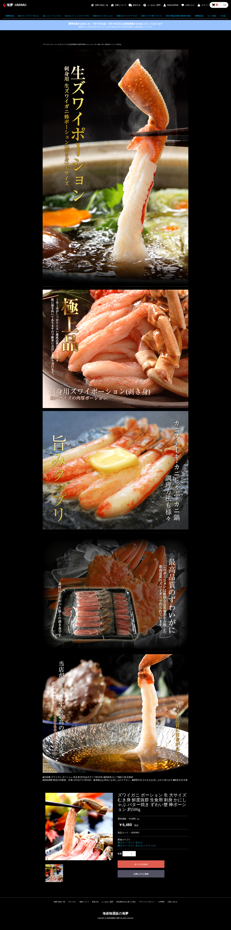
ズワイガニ (151, 845)
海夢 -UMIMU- (17, 5)
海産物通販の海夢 (115, 913)
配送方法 (95, 902)
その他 (222, 16)
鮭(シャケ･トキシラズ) (52, 16)
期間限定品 (10, 16)
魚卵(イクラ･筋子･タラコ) (151, 16)
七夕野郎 (161, 902)
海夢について (84, 902)
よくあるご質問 (107, 902)
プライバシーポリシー (147, 902)
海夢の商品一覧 (59, 902)
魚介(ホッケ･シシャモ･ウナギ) (77, 16)
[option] (79, 826)
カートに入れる (141, 864)
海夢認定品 (199, 16)
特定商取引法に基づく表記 (126, 902)
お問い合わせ (172, 902)
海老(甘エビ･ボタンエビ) (103, 16)
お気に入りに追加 (141, 874)
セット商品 (211, 16)
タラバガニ (72, 902)
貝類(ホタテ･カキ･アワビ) (127, 16)
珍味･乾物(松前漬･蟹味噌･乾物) (178, 16)
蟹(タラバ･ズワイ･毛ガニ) (28, 16)
